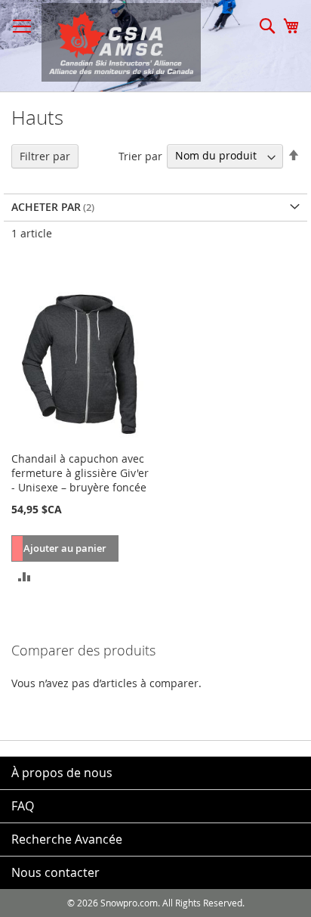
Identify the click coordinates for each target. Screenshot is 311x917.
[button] (24, 575)
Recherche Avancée (66, 839)
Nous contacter (55, 872)
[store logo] (114, 42)
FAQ (22, 806)
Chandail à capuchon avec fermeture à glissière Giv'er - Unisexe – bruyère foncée (80, 472)
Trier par (140, 155)
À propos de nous (61, 772)
